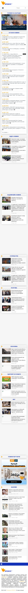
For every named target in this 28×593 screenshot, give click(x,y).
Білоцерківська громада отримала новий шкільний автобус (12, 89)
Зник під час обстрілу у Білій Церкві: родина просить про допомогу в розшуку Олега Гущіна (17, 529)
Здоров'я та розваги (14, 374)
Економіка (14, 346)
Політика (14, 288)
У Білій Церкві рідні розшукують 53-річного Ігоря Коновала (13, 70)
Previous (3, 22)
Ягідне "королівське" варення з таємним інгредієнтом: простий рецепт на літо (18, 385)
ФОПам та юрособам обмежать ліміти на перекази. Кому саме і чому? (16, 491)
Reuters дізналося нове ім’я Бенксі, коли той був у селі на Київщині (18, 403)
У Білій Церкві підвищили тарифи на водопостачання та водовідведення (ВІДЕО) (13, 114)
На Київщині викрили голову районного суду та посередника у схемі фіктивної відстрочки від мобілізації (14, 83)
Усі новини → (5, 132)
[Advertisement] (14, 178)
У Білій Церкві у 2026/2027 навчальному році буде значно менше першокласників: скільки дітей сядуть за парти (13, 108)
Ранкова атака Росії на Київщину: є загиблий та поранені (13, 27)
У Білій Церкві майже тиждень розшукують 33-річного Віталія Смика (16, 544)
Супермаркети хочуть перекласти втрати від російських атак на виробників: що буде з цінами (13, 38)
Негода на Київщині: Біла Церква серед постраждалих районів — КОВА (17, 515)
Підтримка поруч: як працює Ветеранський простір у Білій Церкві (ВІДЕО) (18, 140)
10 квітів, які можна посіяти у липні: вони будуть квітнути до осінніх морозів (18, 392)
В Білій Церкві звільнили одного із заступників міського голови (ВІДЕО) (17, 292)
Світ (14, 399)
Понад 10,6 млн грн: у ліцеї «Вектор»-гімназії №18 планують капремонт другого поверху (13, 44)
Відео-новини (14, 136)
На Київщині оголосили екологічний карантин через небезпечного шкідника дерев (16, 522)
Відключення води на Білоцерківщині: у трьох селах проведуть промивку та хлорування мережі (13, 64)
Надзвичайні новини (14, 195)
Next (25, 22)
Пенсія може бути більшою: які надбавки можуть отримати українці (17, 367)
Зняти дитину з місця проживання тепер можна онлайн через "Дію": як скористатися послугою (13, 95)
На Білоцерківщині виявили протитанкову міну (15, 557)
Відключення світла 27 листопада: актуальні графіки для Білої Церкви (17, 498)
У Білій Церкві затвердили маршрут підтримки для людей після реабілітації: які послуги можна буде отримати (13, 102)
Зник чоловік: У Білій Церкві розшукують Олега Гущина (15, 550)
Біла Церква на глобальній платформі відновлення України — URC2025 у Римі (17, 411)
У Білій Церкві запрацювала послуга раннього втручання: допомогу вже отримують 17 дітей (14, 127)
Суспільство (14, 256)
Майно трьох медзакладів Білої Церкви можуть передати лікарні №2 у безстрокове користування (13, 122)
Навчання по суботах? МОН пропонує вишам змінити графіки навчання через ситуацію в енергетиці (13, 76)
